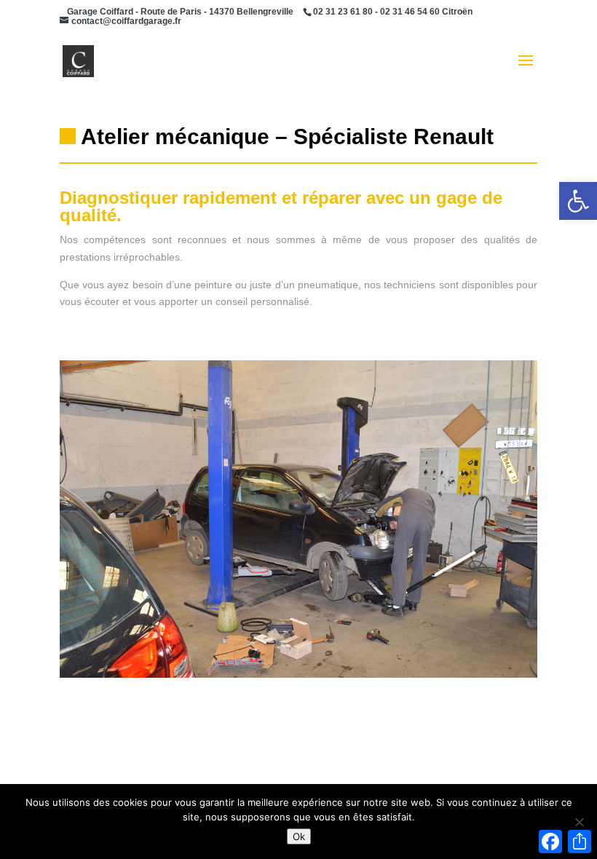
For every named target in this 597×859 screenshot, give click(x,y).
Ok (299, 836)
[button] (578, 201)
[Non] (579, 822)
